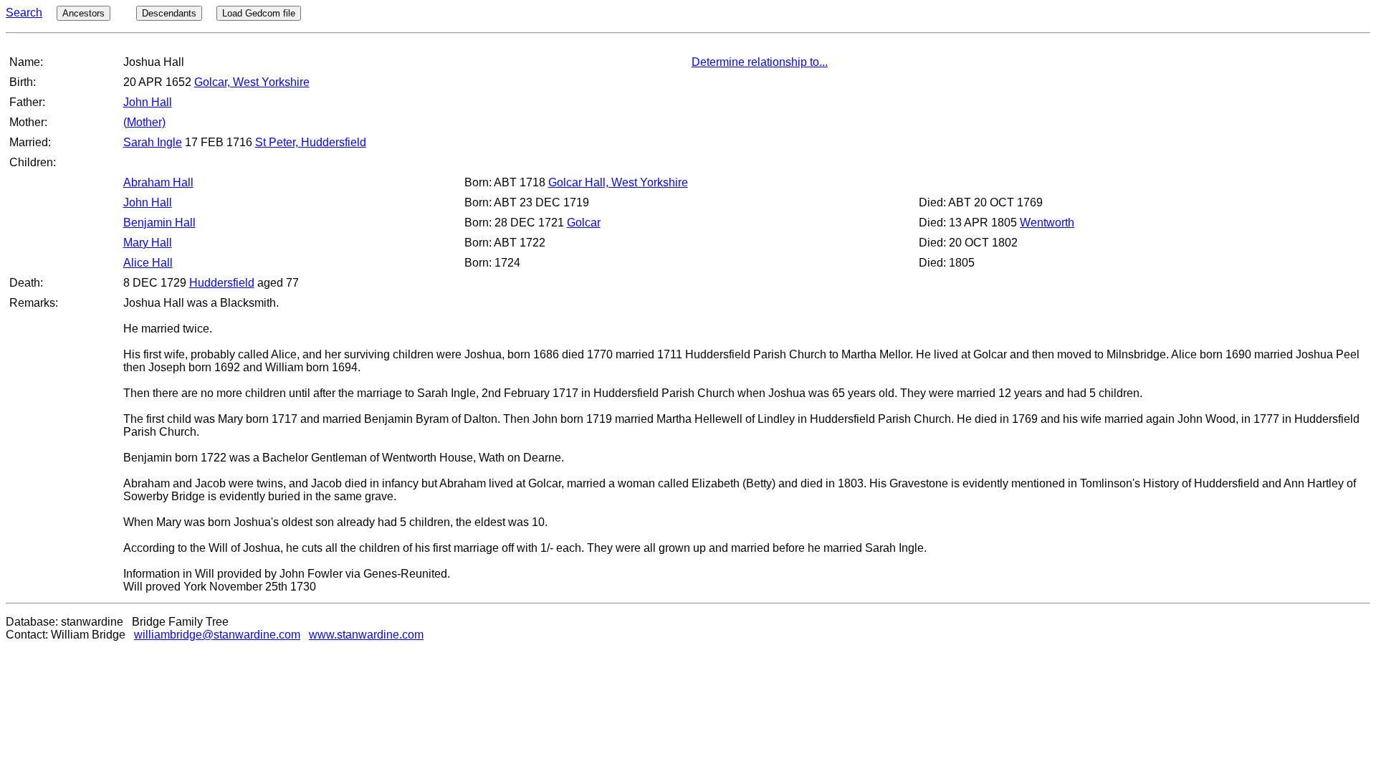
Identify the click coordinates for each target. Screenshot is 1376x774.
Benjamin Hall (159, 222)
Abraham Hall (158, 182)
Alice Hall (148, 263)
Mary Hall (147, 242)
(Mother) (144, 122)
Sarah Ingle (152, 142)
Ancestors (83, 13)
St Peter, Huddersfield (310, 142)
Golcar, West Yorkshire (252, 82)
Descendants (169, 13)
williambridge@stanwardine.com (217, 635)
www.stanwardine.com (366, 635)
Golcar (584, 222)
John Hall (147, 102)
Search (24, 12)
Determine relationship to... (760, 62)
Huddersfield (221, 283)
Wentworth (1047, 222)
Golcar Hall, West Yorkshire (618, 182)
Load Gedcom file (258, 13)
